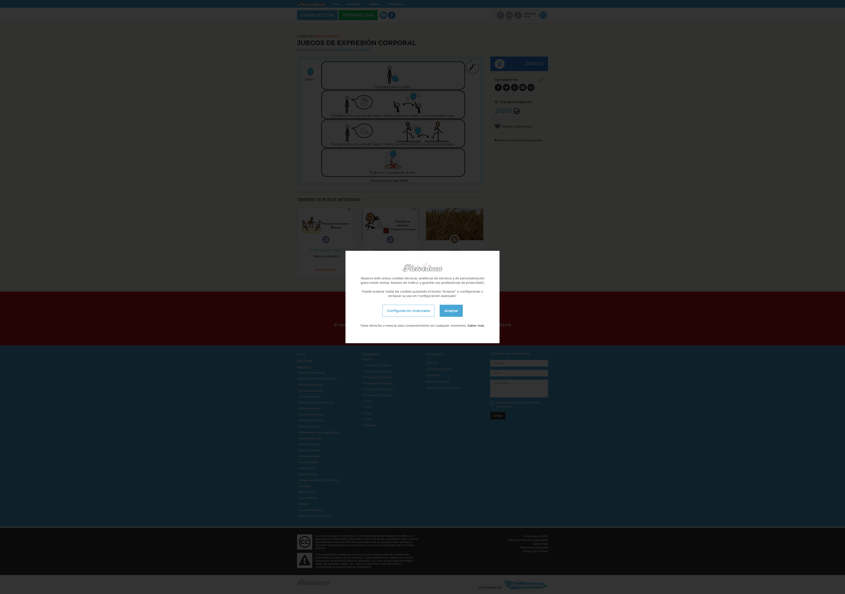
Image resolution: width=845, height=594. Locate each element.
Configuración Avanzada (408, 310)
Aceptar (451, 310)
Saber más (476, 326)
